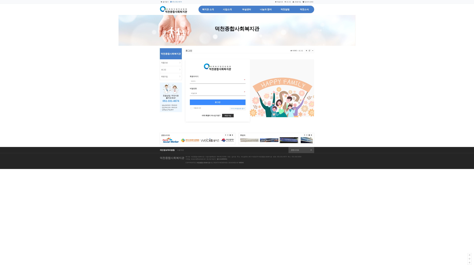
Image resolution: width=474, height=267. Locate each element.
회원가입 (298, 2)
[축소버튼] (312, 50)
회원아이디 (194, 76)
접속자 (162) (309, 2)
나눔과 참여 (266, 9)
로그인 (288, 2)
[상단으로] (469, 255)
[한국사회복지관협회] (170, 140)
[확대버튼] (306, 50)
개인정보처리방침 (167, 150)
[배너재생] (232, 135)
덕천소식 (304, 9)
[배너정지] (230, 135)
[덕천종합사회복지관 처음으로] (174, 7)
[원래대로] (309, 50)
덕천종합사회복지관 (172, 157)
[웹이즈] (190, 140)
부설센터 (246, 9)
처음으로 (280, 2)
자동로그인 (197, 108)
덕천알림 (285, 9)
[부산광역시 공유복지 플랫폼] (229, 140)
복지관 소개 (208, 9)
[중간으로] (469, 259)
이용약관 (180, 150)
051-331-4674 (177, 2)
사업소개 (227, 9)
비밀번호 (193, 88)
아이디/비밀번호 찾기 (238, 108)
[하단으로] (469, 262)
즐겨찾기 (166, 2)
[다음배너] (228, 135)
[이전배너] (225, 135)
